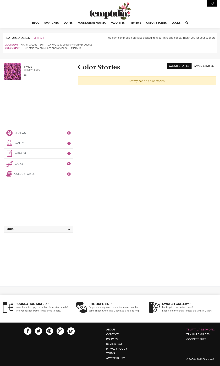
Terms (110, 353)
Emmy (28, 67)
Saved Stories (204, 66)
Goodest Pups (196, 339)
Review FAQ (114, 344)
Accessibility (115, 358)
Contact (112, 334)
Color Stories (179, 66)
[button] (36, 23)
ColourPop (12, 48)
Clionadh (11, 44)
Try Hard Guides (198, 334)
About (110, 329)
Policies (112, 339)
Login (212, 3)
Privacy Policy (116, 348)
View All (39, 37)
